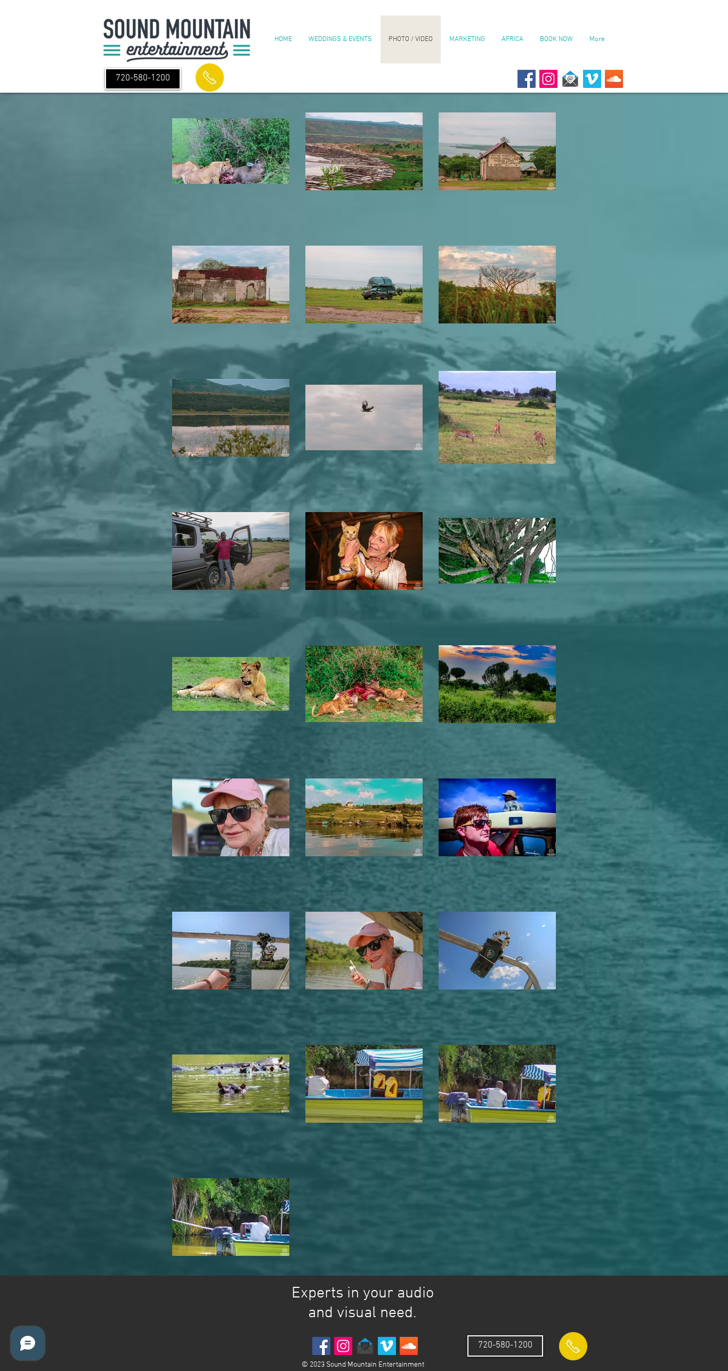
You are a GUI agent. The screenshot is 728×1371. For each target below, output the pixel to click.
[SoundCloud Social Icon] (614, 79)
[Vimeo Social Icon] (592, 79)
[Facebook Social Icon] (526, 79)
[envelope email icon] (570, 79)
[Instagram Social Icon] (548, 79)
